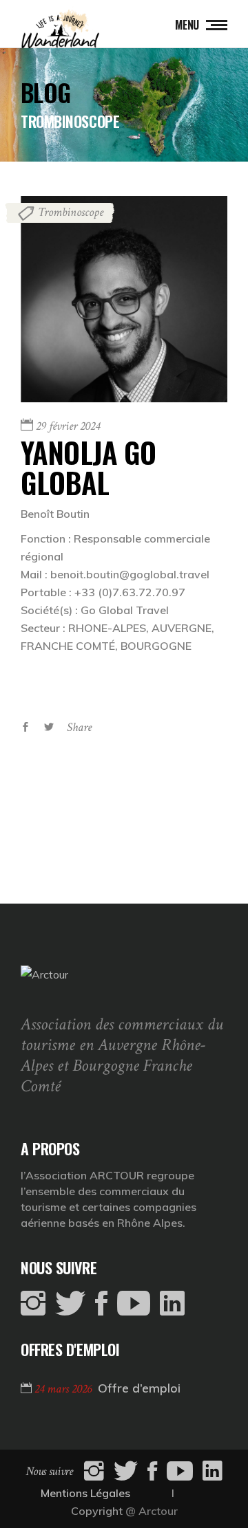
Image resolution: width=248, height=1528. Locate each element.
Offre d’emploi (139, 1388)
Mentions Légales (85, 1493)
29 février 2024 (68, 426)
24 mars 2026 (64, 1389)
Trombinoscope (70, 212)
